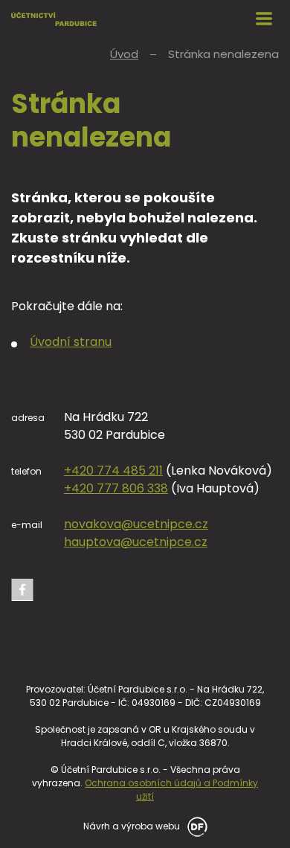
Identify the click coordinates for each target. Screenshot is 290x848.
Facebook (22, 590)
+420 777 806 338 (116, 488)
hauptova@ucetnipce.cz (135, 541)
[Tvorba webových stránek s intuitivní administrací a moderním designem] (194, 825)
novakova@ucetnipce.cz (136, 524)
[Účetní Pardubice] (54, 19)
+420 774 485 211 (113, 470)
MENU (264, 18)
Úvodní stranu (71, 341)
